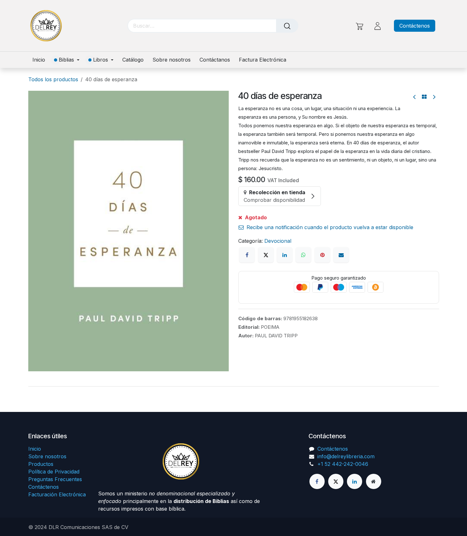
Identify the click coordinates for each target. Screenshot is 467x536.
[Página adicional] (373, 481)
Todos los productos (53, 79)
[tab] (233, 386)
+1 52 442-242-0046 (342, 464)
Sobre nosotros (47, 456)
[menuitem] (41, 60)
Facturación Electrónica (57, 494)
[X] (266, 254)
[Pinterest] (322, 254)
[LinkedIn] (284, 254)
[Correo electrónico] (341, 254)
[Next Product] (434, 97)
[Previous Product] (414, 97)
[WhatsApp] (303, 254)
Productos (40, 464)
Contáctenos (414, 26)
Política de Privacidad (53, 471)
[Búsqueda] (287, 25)
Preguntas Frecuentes (55, 479)
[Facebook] (246, 254)
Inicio (34, 449)
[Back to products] (424, 97)
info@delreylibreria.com (346, 456)
